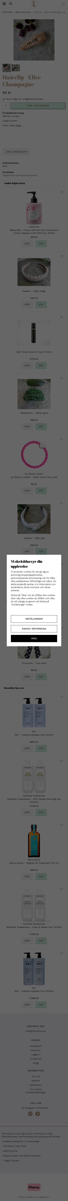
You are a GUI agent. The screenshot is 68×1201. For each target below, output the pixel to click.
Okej (34, 638)
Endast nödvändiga (34, 628)
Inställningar (34, 619)
